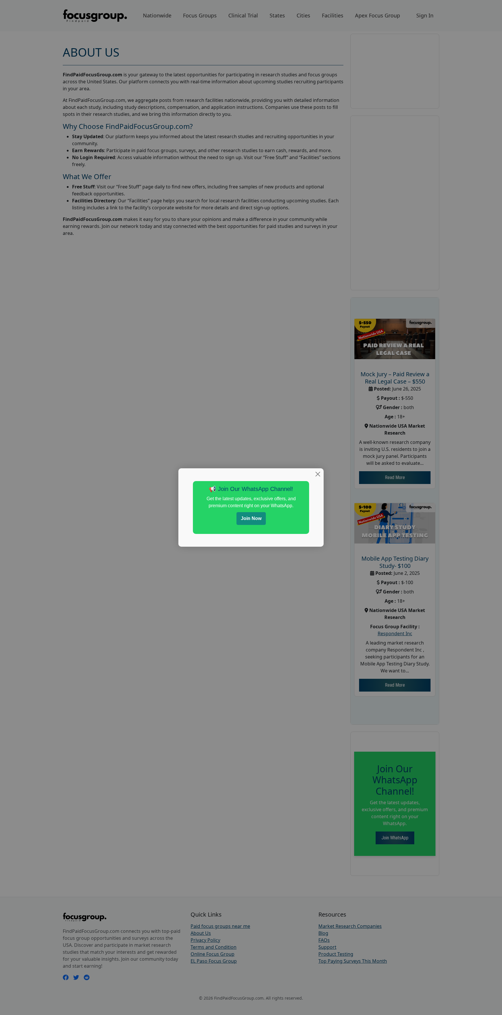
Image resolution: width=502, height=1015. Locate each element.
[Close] (317, 474)
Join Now (251, 518)
